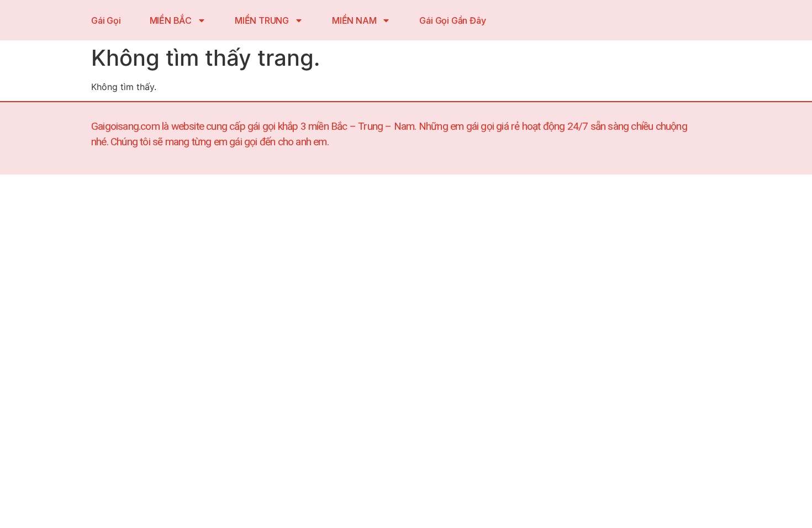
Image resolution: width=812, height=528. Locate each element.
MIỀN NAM (354, 20)
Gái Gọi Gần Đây (452, 20)
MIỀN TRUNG (262, 20)
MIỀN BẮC (171, 20)
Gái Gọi (106, 20)
